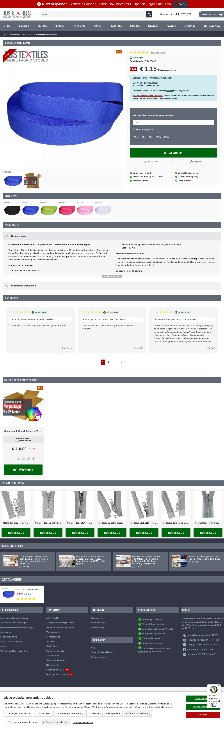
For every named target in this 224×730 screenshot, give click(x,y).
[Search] (149, 14)
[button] (151, 161)
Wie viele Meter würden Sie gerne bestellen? (154, 115)
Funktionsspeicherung (139, 713)
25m (136, 137)
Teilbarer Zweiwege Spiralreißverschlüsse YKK (176, 523)
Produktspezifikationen (23, 285)
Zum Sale (183, 4)
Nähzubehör (14, 34)
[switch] (214, 705)
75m (151, 137)
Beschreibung (18, 236)
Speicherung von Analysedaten (106, 713)
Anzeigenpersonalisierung (70, 713)
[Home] (4, 34)
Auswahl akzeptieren (203, 706)
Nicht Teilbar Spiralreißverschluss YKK (48, 523)
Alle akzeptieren (203, 698)
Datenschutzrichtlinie (83, 722)
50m (143, 137)
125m (158, 137)
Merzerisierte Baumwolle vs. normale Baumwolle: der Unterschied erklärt (202, 558)
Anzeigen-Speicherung (19, 713)
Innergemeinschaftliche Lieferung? (148, 96)
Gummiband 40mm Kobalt (27, 590)
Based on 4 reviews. (158, 52)
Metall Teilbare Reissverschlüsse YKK (16, 523)
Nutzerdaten (44, 713)
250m (166, 137)
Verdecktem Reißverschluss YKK (208, 523)
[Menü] (219, 686)
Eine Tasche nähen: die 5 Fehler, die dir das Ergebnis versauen (33, 558)
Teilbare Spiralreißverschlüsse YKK (112, 523)
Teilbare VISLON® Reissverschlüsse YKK (144, 523)
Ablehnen (203, 714)
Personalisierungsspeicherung (23, 722)
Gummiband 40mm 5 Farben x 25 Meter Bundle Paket (23, 431)
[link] (7, 26)
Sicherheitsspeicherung (57, 722)
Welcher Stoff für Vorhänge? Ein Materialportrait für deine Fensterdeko (147, 558)
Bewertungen (144, 651)
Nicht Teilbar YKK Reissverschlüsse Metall (80, 523)
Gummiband (28, 34)
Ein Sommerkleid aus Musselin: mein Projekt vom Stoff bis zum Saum (91, 558)
